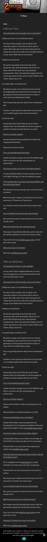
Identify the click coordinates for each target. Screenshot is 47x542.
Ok (24, 539)
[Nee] (44, 535)
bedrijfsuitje (25, 462)
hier (16, 177)
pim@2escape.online (27, 240)
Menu (25, 16)
